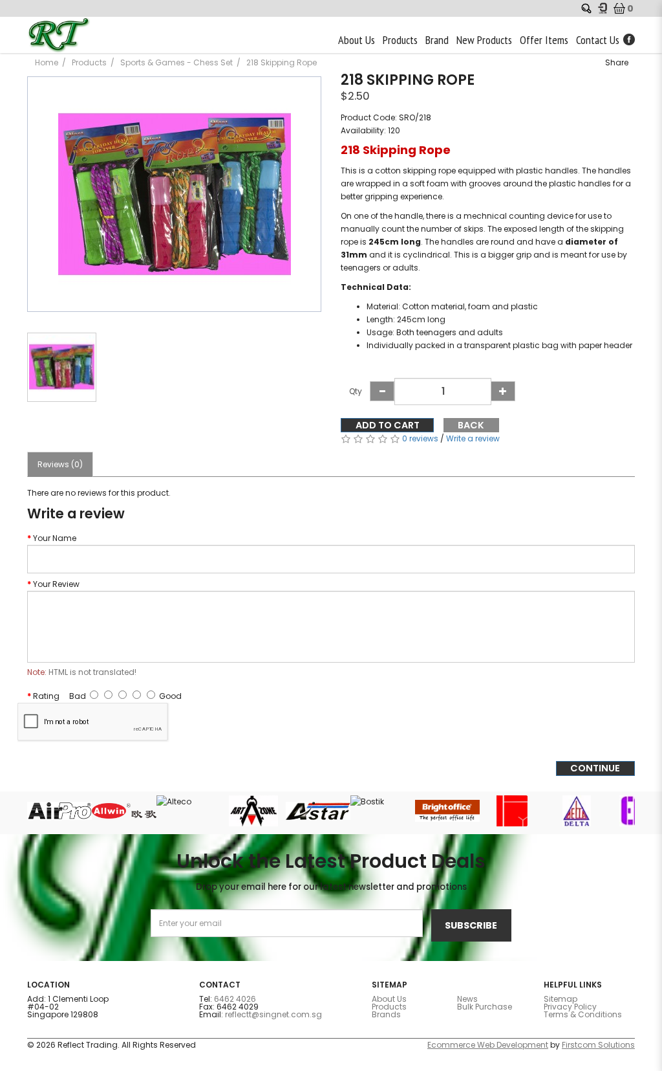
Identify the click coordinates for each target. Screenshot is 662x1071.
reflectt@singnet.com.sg (273, 1014)
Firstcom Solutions (598, 1044)
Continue (595, 768)
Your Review (56, 584)
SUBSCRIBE (471, 925)
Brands (386, 1014)
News (467, 998)
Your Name (54, 538)
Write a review (473, 438)
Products (89, 62)
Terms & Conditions (583, 1014)
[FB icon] (629, 39)
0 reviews (420, 438)
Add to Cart (388, 425)
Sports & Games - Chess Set (176, 62)
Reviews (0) (60, 464)
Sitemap (560, 998)
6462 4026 (235, 998)
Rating (46, 695)
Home (46, 62)
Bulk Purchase (484, 1006)
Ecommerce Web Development (487, 1044)
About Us (389, 998)
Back (471, 425)
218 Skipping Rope (281, 62)
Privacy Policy (570, 1006)
